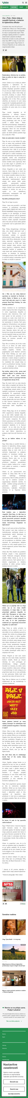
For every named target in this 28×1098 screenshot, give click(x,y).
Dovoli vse (14, 1082)
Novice (4, 1034)
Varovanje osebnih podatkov (7, 1096)
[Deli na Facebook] (3, 50)
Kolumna (4, 1048)
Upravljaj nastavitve (14, 1094)
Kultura (14, 7)
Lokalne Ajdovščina (6, 15)
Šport (21, 7)
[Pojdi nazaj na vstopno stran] (5, 3)
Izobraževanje (5, 1059)
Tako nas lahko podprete (13, 1021)
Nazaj (23, 903)
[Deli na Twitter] (6, 50)
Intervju (4, 1045)
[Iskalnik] (22, 3)
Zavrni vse (14, 1089)
